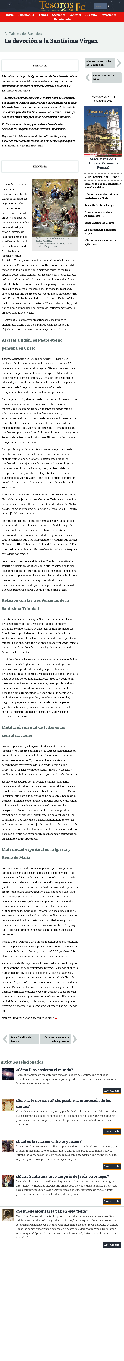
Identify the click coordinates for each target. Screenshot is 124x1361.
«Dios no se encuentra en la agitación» (56, 1039)
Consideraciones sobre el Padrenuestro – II (98, 214)
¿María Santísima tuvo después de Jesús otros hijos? (62, 1176)
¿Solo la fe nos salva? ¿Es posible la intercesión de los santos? (63, 1103)
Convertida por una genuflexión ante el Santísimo (102, 185)
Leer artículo (111, 1090)
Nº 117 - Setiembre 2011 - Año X (101, 176)
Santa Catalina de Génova (20, 1039)
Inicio (10, 15)
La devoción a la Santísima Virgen (100, 231)
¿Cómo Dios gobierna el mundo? (44, 1069)
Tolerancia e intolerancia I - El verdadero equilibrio (101, 196)
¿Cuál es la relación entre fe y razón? (49, 1141)
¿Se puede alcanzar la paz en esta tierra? (52, 1211)
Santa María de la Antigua (99, 205)
